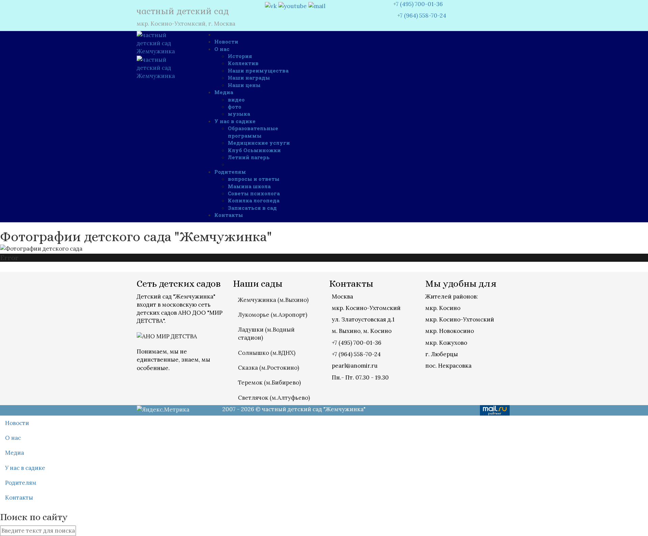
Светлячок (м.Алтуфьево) (274, 397)
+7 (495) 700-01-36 (418, 4)
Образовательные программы (253, 132)
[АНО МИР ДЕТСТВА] (167, 335)
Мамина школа (249, 186)
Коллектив (243, 63)
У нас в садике (234, 121)
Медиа (223, 92)
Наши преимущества (258, 70)
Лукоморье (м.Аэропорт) (272, 314)
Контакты (228, 214)
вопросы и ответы (253, 178)
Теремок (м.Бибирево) (269, 382)
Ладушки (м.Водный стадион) (266, 333)
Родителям (230, 171)
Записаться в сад (252, 207)
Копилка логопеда (253, 200)
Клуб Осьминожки (254, 150)
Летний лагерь (249, 157)
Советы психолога (254, 193)
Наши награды (249, 77)
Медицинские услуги (259, 142)
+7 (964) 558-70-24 (419, 15)
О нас (222, 49)
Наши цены (244, 85)
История (240, 56)
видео (236, 99)
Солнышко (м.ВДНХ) (266, 353)
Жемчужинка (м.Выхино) (273, 300)
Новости (226, 41)
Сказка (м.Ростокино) (268, 367)
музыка (239, 113)
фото (234, 106)
